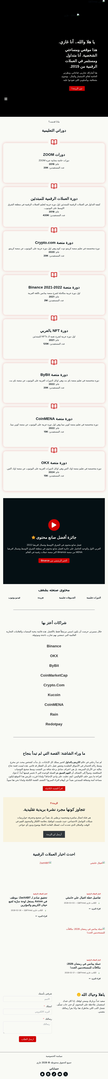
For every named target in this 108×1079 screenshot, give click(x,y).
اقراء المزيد (95, 909)
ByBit (54, 666)
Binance (54, 646)
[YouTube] (60, 1074)
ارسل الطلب (27, 1039)
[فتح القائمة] (6, 98)
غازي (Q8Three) (83, 903)
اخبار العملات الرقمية (94, 894)
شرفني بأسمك (45, 993)
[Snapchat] (42, 1074)
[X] (65, 1074)
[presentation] (81, 874)
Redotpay (54, 724)
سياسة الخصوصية (54, 1056)
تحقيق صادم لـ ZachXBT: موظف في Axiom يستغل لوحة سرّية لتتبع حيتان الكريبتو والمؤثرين (28, 901)
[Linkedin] (48, 1074)
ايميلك (49, 1006)
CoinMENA (54, 705)
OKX (54, 656)
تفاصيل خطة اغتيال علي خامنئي (83, 897)
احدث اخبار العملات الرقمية (54, 854)
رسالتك (48, 1019)
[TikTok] (54, 1074)
